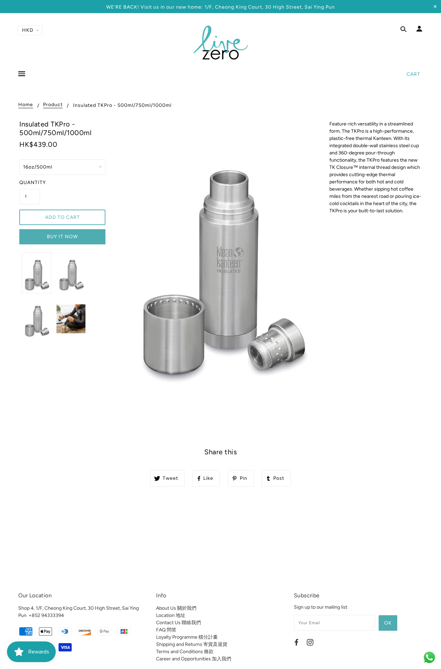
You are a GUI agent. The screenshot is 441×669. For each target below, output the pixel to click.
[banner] (221, 42)
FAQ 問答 (166, 630)
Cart (413, 74)
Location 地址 (170, 615)
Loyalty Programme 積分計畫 (187, 637)
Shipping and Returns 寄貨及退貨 (191, 644)
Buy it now (62, 237)
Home (25, 105)
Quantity (29, 182)
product (53, 105)
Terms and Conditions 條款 (185, 652)
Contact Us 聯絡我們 (178, 623)
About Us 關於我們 (176, 608)
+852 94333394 (46, 615)
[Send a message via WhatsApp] (429, 657)
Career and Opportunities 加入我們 (193, 659)
